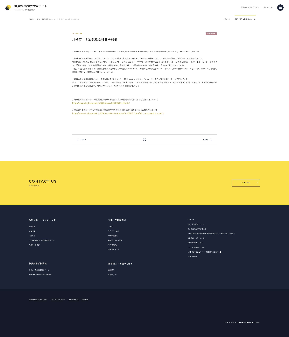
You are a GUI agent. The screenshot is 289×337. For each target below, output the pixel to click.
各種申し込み (113, 275)
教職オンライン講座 (115, 240)
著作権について (73, 300)
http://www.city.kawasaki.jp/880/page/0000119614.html (100, 103)
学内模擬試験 (113, 245)
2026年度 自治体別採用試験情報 (40, 274)
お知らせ (227, 19)
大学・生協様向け (117, 220)
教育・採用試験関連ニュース (46, 19)
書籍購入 (111, 270)
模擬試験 (32, 231)
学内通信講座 (113, 236)
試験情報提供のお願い (195, 243)
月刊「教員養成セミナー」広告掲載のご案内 (203, 252)
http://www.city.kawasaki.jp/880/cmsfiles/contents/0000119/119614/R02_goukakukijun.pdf (117, 113)
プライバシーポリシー (57, 300)
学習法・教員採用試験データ (39, 270)
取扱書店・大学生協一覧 (196, 238)
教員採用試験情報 (38, 263)
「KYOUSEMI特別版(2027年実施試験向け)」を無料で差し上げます (211, 233)
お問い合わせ (268, 7)
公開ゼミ (32, 236)
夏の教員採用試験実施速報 (197, 229)
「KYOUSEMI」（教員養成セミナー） (42, 240)
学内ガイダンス (113, 249)
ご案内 (110, 226)
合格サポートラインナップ (42, 220)
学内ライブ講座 (113, 231)
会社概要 (85, 300)
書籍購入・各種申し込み (250, 7)
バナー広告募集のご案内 (196, 247)
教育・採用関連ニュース (196, 224)
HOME (31, 19)
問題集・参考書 (34, 245)
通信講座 (32, 226)
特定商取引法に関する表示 (38, 300)
